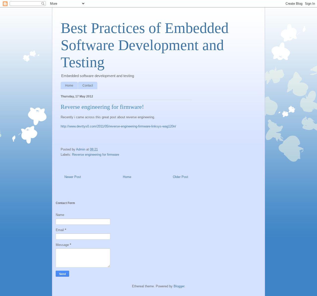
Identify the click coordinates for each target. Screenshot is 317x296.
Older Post (180, 177)
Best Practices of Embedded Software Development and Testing (145, 45)
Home (69, 85)
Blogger (179, 286)
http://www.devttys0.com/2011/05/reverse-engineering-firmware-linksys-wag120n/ (118, 126)
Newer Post (72, 177)
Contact (87, 85)
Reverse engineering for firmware (95, 154)
